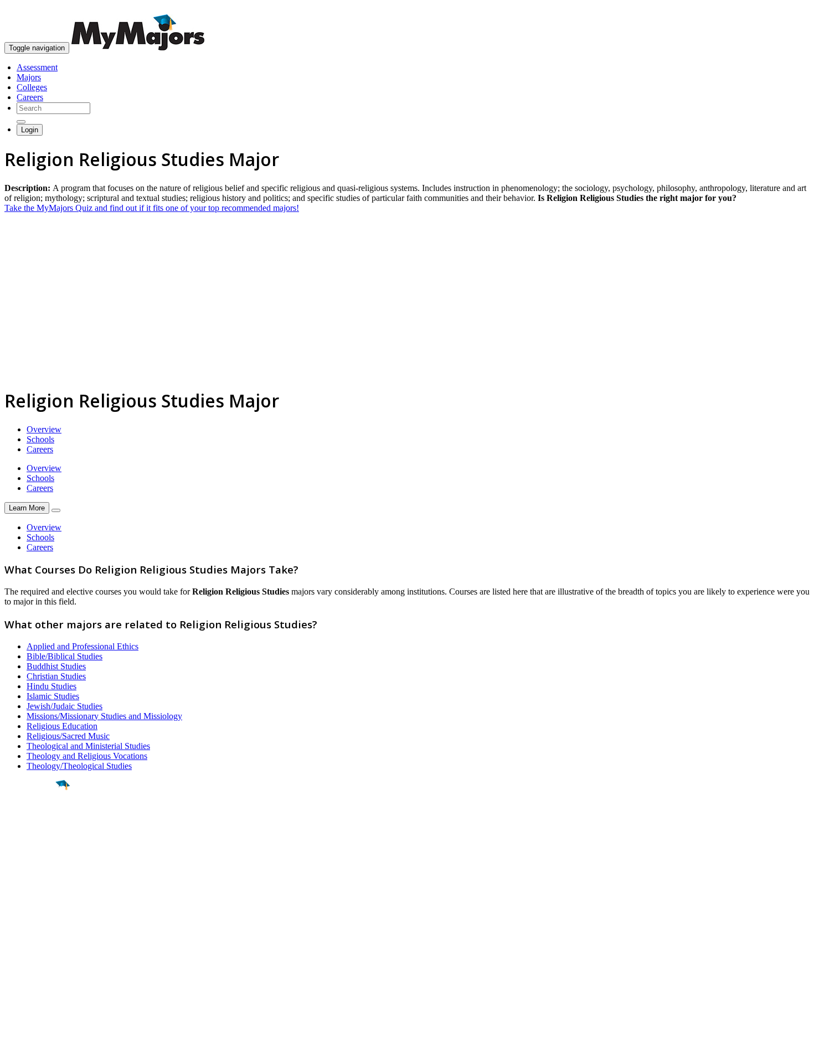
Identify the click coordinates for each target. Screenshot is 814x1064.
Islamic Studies (53, 696)
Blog (13, 984)
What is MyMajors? (39, 934)
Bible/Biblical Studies (64, 656)
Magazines (23, 964)
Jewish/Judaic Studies (64, 706)
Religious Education (62, 726)
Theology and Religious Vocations (87, 756)
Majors (29, 77)
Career (32, 871)
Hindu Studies (51, 686)
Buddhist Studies (56, 666)
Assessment (37, 67)
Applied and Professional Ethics (82, 646)
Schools (40, 439)
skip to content (787, 8)
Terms (15, 1050)
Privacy (45, 1050)
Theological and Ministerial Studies (88, 746)
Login (29, 130)
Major (30, 823)
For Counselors (31, 944)
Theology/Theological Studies (79, 766)
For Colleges (26, 954)
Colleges (32, 87)
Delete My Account (38, 974)
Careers (30, 97)
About (18, 912)
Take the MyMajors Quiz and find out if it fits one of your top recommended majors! (151, 208)
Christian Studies (56, 676)
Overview (44, 429)
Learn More (27, 508)
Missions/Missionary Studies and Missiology (104, 716)
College (34, 846)
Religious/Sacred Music (68, 736)
